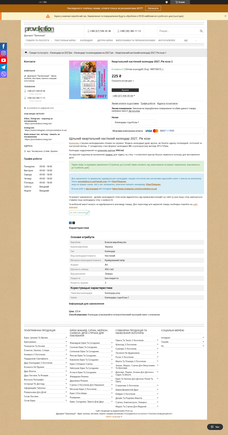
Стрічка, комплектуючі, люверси (131, 402)
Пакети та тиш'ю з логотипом (129, 340)
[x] (73, 223)
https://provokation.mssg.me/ (38, 123)
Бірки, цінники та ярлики (36, 338)
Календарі (86, 40)
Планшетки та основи (34, 346)
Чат (217, 427)
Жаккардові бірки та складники (85, 343)
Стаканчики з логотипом (127, 385)
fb (162, 346)
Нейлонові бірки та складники (84, 368)
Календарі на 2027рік (61, 53)
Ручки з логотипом (125, 357)
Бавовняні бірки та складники (84, 360)
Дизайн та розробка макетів (129, 398)
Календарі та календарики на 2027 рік (93, 53)
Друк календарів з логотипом (38, 363)
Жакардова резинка (79, 376)
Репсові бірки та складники (83, 355)
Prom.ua (128, 411)
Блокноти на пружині (34, 367)
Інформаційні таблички (34, 388)
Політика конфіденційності (160, 414)
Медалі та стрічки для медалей (131, 406)
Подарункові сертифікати (36, 359)
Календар (74, 143)
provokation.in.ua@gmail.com (92, 181)
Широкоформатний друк (127, 390)
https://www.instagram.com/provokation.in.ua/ (46, 130)
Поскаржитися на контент (135, 414)
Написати (153, 8)
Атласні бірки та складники (83, 372)
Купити (125, 90)
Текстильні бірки (65, 40)
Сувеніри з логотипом (126, 349)
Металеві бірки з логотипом (83, 389)
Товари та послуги (37, 40)
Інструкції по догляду (34, 384)
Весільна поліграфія (34, 379)
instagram (165, 338)
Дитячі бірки (105, 40)
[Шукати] (201, 31)
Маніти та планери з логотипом (131, 361)
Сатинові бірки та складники (83, 347)
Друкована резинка (79, 381)
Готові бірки (29, 400)
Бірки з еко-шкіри (78, 393)
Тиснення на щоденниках (128, 353)
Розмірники (75, 397)
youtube (164, 342)
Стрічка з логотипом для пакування (87, 385)
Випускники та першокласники (135, 40)
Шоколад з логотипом (126, 344)
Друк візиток (30, 371)
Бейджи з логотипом (125, 394)
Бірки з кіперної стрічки (81, 364)
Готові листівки (31, 396)
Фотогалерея (166, 40)
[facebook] (70, 223)
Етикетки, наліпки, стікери (36, 350)
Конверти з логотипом (34, 354)
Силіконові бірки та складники (84, 351)
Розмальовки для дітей (35, 392)
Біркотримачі (30, 342)
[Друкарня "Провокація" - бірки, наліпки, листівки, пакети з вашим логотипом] (39, 29)
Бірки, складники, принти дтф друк (87, 402)
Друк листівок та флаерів (36, 375)
